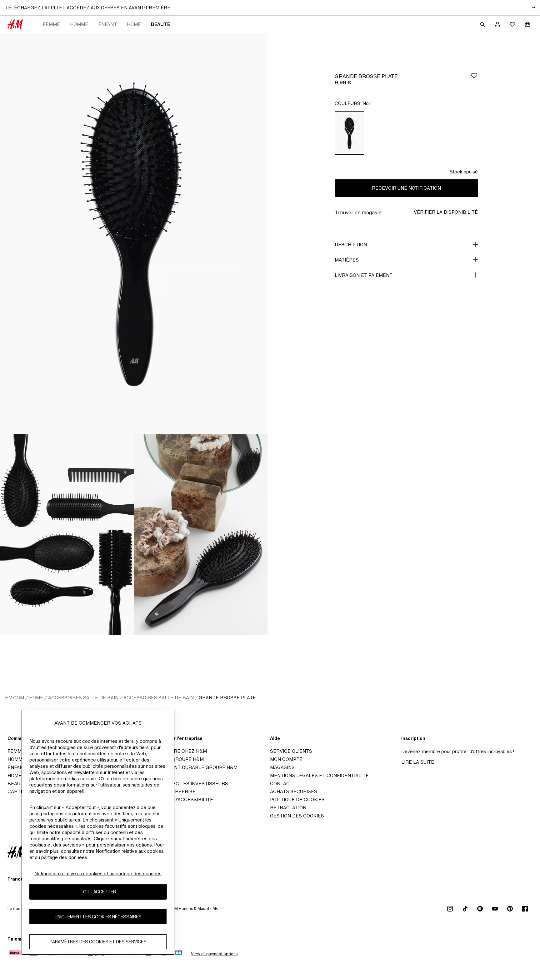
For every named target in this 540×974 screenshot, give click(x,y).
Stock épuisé (464, 171)
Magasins (282, 767)
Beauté (160, 24)
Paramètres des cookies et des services (98, 941)
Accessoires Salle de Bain (83, 697)
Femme (51, 24)
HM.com (14, 697)
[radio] (349, 133)
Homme (79, 24)
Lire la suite (417, 762)
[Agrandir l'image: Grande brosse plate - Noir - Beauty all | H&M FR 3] (201, 534)
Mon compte (286, 759)
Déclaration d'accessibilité (176, 799)
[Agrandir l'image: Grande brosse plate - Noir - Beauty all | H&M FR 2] (67, 534)
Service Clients (291, 751)
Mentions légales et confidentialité (319, 775)
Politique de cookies (297, 799)
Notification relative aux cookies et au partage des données (98, 873)
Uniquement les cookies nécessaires (98, 916)
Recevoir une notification (406, 188)
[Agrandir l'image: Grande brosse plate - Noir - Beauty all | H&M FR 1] (134, 233)
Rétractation (288, 807)
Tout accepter (98, 891)
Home (134, 24)
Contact (281, 783)
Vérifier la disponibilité (446, 212)
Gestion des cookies (297, 815)
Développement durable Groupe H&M (188, 767)
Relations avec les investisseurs (183, 783)
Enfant (107, 24)
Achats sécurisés (293, 791)
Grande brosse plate (227, 697)
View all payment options (214, 954)
